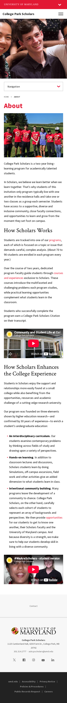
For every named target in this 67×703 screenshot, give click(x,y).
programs (55, 240)
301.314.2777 (20, 651)
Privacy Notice (47, 681)
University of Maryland (21, 4)
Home (6, 97)
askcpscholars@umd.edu (41, 651)
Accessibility (28, 681)
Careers (48, 691)
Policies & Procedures (32, 686)
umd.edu (13, 681)
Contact (34, 606)
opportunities (54, 517)
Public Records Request (27, 691)
